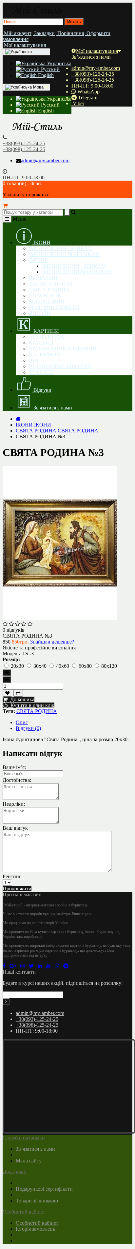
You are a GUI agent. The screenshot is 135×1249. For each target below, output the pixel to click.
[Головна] (18, 419)
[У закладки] (7, 693)
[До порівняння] (18, 693)
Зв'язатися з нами (52, 407)
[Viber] (73, 966)
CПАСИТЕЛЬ (45, 295)
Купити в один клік (31, 705)
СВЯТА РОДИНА (49, 289)
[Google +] (15, 966)
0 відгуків (14, 630)
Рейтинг (12, 876)
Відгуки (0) (28, 728)
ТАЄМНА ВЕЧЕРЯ (51, 284)
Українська (58, 63)
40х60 (63, 666)
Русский (50, 69)
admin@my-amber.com (95, 68)
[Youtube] (50, 966)
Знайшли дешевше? (52, 641)
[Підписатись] (6, 1001)
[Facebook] (6, 966)
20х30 (18, 666)
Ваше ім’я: (14, 767)
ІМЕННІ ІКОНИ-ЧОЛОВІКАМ (64, 254)
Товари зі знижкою (37, 1200)
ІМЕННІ (38, 260)
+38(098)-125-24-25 (92, 80)
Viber (77, 103)
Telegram (87, 97)
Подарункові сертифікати (44, 1189)
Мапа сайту (29, 1160)
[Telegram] (67, 966)
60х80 (86, 666)
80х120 (109, 666)
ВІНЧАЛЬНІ (43, 278)
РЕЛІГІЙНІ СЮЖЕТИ (54, 307)
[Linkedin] (42, 966)
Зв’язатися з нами (35, 1149)
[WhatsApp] (59, 966)
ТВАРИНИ (41, 372)
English (45, 75)
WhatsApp (88, 91)
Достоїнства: (17, 780)
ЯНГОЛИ (39, 313)
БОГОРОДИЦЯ (46, 301)
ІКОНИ (41, 242)
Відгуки (41, 390)
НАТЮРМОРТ (46, 354)
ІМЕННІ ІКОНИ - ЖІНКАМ (61, 248)
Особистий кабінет (37, 1223)
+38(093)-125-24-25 (92, 74)
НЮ (33, 360)
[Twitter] (33, 966)
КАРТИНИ (45, 331)
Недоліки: (14, 804)
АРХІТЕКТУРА (46, 337)
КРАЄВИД (41, 343)
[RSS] (24, 966)
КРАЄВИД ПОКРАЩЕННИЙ (63, 348)
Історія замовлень (35, 1229)
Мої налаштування (97, 51)
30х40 (40, 666)
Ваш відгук (15, 828)
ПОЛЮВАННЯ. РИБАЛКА (60, 366)
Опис (22, 722)
